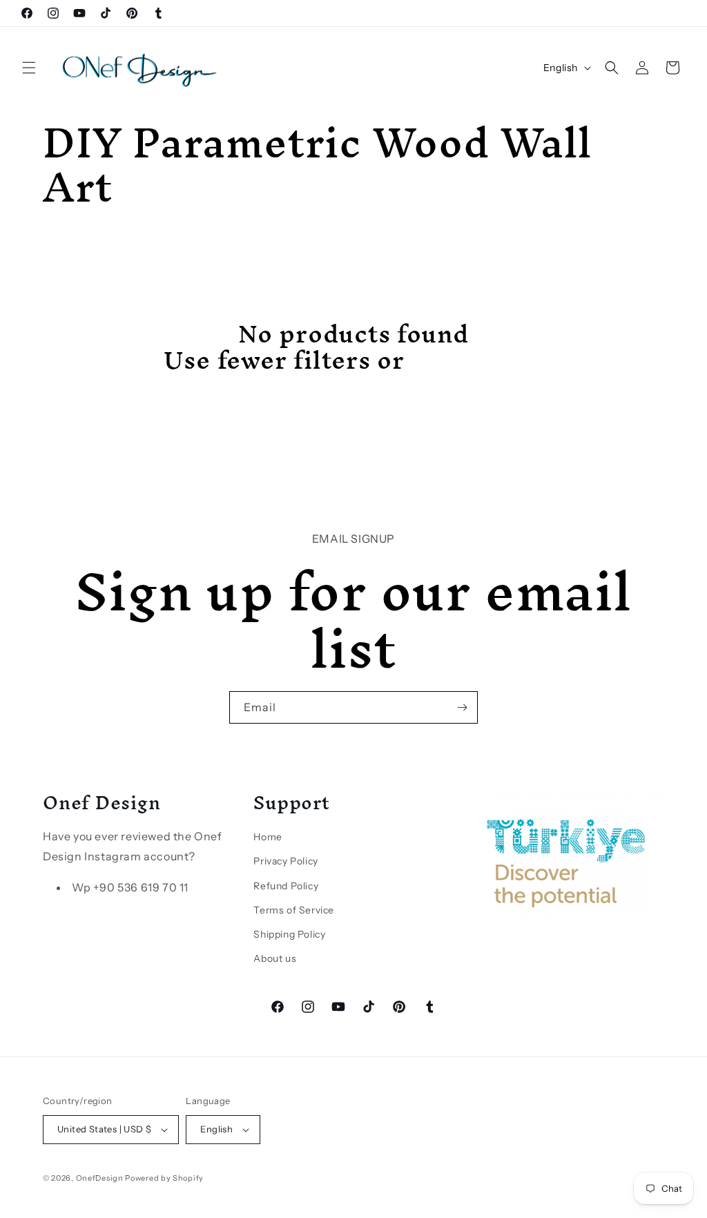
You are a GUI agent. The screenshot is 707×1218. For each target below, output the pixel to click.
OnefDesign (100, 1178)
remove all (477, 360)
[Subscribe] (462, 707)
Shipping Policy (289, 934)
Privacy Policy (285, 861)
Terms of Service (293, 910)
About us (274, 958)
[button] (29, 67)
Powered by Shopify (164, 1178)
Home (267, 837)
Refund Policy (285, 886)
